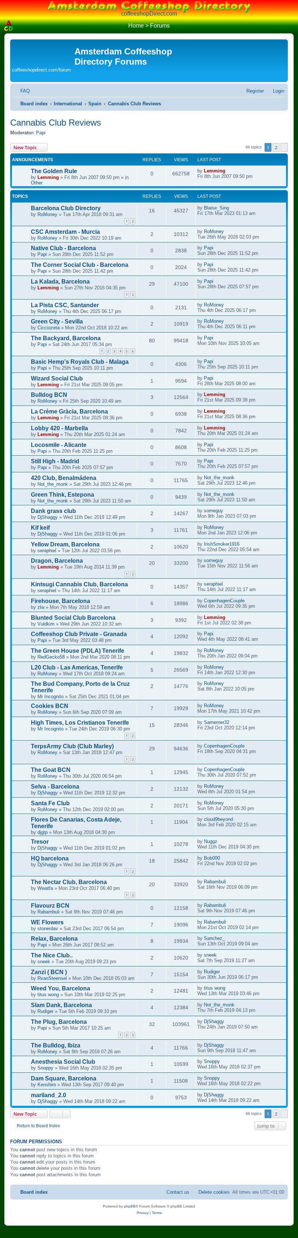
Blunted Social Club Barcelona (73, 618)
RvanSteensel (52, 978)
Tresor (40, 842)
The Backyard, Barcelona (66, 338)
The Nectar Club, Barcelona (69, 882)
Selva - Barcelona (55, 786)
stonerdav (47, 928)
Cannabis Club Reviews (55, 122)
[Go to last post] (229, 171)
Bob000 (212, 858)
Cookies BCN (49, 706)
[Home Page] (8, 25)
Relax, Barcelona (54, 939)
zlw (40, 607)
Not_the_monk (52, 484)
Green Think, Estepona (62, 495)
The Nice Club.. (52, 955)
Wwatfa (45, 888)
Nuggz (210, 841)
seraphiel (46, 550)
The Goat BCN (51, 770)
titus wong (48, 994)
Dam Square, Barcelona (63, 1078)
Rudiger (212, 971)
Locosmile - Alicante (58, 445)
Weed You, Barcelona (60, 988)
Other (37, 183)
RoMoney (47, 214)
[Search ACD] (19, 26)
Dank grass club (53, 511)
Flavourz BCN (50, 906)
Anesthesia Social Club (63, 1062)
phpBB (130, 1206)
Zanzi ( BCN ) (49, 972)
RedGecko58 (51, 657)
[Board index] (43, 53)
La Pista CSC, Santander (65, 305)
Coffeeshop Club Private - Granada (79, 634)
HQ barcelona (50, 858)
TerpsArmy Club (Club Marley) (72, 746)
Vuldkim (46, 624)
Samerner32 (216, 722)
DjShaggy (47, 517)
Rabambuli (215, 881)
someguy (213, 510)
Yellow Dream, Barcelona (65, 544)
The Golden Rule (54, 171)
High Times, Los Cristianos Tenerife (80, 723)
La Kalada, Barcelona (60, 281)
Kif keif (40, 528)
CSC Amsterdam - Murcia (65, 232)
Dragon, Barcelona (57, 561)
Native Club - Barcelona (63, 248)
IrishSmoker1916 (221, 544)
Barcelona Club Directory (66, 208)
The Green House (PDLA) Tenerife (77, 651)
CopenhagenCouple (224, 600)
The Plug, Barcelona (59, 1022)
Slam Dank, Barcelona (61, 1005)
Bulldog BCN (49, 395)
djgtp (42, 832)
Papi (40, 132)
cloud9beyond (218, 819)
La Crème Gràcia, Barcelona (69, 411)
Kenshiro (46, 1084)
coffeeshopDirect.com (149, 14)
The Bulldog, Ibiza (55, 1045)
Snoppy (45, 1068)
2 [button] (276, 147)
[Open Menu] (289, 26)
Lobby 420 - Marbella (59, 428)
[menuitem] (22, 91)
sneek (43, 961)
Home (136, 26)
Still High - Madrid (55, 461)
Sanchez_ (214, 938)
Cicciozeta (48, 327)
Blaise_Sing (216, 208)
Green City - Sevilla (57, 321)
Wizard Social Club (57, 378)
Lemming (48, 177)
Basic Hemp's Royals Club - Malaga (80, 362)
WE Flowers (47, 922)
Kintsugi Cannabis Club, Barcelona (79, 584)
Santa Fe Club (50, 803)
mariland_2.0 (48, 1095)
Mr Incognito (50, 696)
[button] (284, 147)
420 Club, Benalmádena (63, 478)
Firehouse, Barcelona (60, 601)
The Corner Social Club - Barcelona (79, 265)
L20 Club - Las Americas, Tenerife (77, 667)
